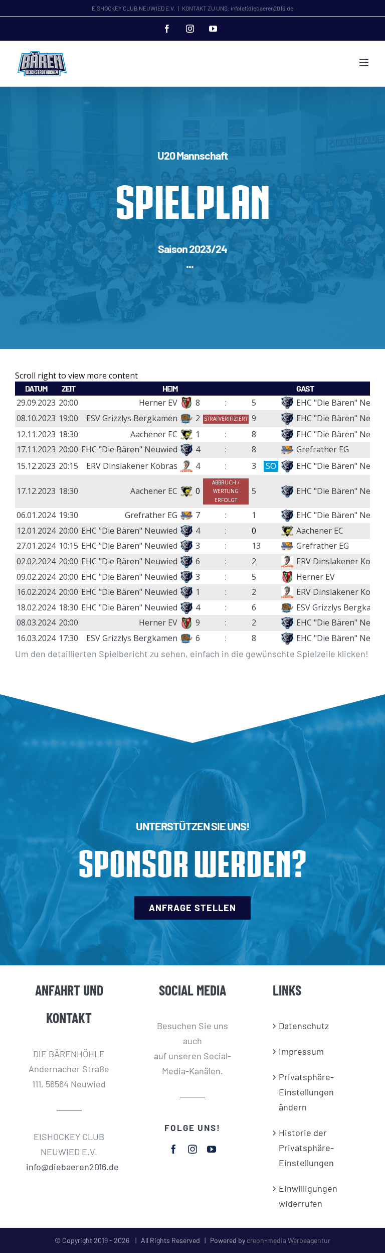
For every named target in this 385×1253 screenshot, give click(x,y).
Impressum (301, 1051)
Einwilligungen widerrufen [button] (308, 1196)
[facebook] (173, 1149)
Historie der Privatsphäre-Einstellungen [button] (306, 1147)
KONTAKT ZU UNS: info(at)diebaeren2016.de (237, 8)
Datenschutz (304, 1025)
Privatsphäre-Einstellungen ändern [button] (306, 1091)
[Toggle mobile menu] (364, 62)
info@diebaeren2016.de (69, 1166)
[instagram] (192, 1149)
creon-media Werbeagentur (288, 1240)
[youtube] (211, 1149)
